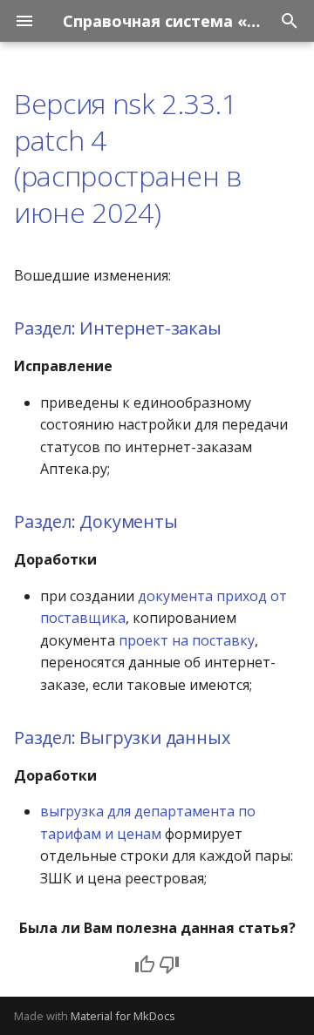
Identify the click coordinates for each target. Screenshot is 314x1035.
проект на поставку (187, 640)
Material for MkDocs (123, 1016)
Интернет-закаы (150, 328)
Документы (128, 521)
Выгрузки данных (154, 737)
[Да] (144, 964)
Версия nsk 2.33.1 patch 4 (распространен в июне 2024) (128, 158)
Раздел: (46, 328)
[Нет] (169, 964)
